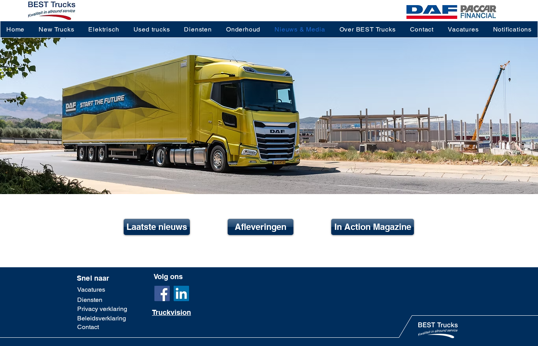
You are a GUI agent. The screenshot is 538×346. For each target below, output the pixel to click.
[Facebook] (162, 293)
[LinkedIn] (181, 293)
